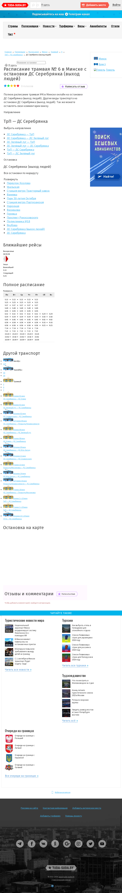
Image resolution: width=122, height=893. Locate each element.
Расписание (33, 52)
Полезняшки (29, 26)
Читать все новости (17, 670)
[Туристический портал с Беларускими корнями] (61, 867)
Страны (13, 26)
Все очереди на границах (20, 776)
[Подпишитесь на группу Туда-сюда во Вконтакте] (43, 849)
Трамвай (54, 52)
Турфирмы (66, 26)
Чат (10, 34)
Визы (81, 26)
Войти (116, 4)
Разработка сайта (62, 886)
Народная (13, 206)
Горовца (12, 213)
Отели (115, 26)
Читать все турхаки (74, 666)
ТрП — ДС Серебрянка (14, 54)
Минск (44, 52)
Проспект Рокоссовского (22, 217)
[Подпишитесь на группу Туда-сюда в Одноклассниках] (55, 849)
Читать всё (68, 721)
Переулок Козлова (18, 183)
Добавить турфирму (50, 815)
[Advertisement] (45, 558)
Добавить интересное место (86, 808)
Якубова (12, 225)
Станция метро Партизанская (25, 202)
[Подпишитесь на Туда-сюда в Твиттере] (90, 849)
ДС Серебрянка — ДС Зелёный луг (28, 138)
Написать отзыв (75, 86)
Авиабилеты (98, 26)
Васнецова (13, 210)
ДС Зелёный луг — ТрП (21, 142)
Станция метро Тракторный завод (28, 191)
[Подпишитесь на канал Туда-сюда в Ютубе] (102, 849)
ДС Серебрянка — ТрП (20, 134)
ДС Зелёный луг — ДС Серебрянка (28, 146)
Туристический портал (61, 879)
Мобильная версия (62, 792)
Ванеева (12, 194)
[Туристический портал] (15, 5)
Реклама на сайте (29, 808)
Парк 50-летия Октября (21, 198)
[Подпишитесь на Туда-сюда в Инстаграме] (79, 849)
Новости (48, 26)
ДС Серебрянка (16, 233)
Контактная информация (55, 808)
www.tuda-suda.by (67, 876)
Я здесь (45, 4)
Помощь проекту (73, 815)
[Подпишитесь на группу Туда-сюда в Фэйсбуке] (32, 849)
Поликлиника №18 (18, 221)
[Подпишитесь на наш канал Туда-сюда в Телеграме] (61, 17)
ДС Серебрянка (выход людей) (26, 229)
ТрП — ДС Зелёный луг (21, 153)
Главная (8, 52)
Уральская (13, 187)
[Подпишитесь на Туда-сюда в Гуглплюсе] (67, 849)
